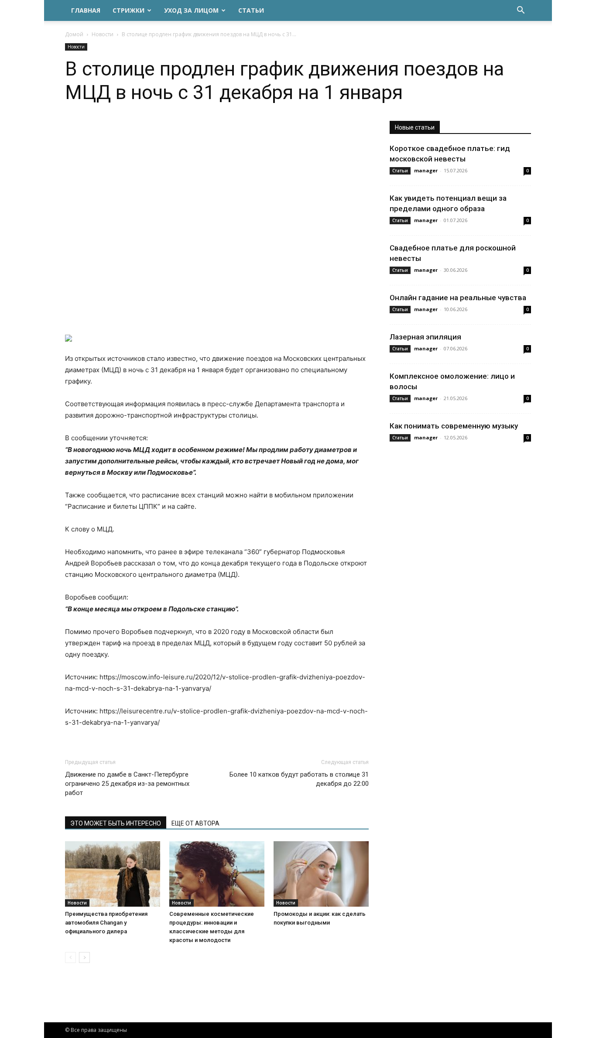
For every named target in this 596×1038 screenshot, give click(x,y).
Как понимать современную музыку (454, 425)
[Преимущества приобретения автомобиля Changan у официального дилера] (112, 874)
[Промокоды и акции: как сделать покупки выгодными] (321, 874)
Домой (74, 34)
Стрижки (128, 10)
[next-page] (84, 957)
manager (426, 170)
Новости (102, 34)
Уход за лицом (191, 10)
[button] (520, 11)
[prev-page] (70, 957)
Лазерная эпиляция (425, 336)
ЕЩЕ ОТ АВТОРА (195, 823)
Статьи (251, 10)
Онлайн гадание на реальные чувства (458, 297)
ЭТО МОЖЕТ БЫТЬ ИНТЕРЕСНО (115, 823)
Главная (85, 10)
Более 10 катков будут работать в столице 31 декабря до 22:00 (299, 779)
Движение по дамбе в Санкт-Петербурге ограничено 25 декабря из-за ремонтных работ (127, 784)
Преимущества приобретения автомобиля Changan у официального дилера (106, 923)
